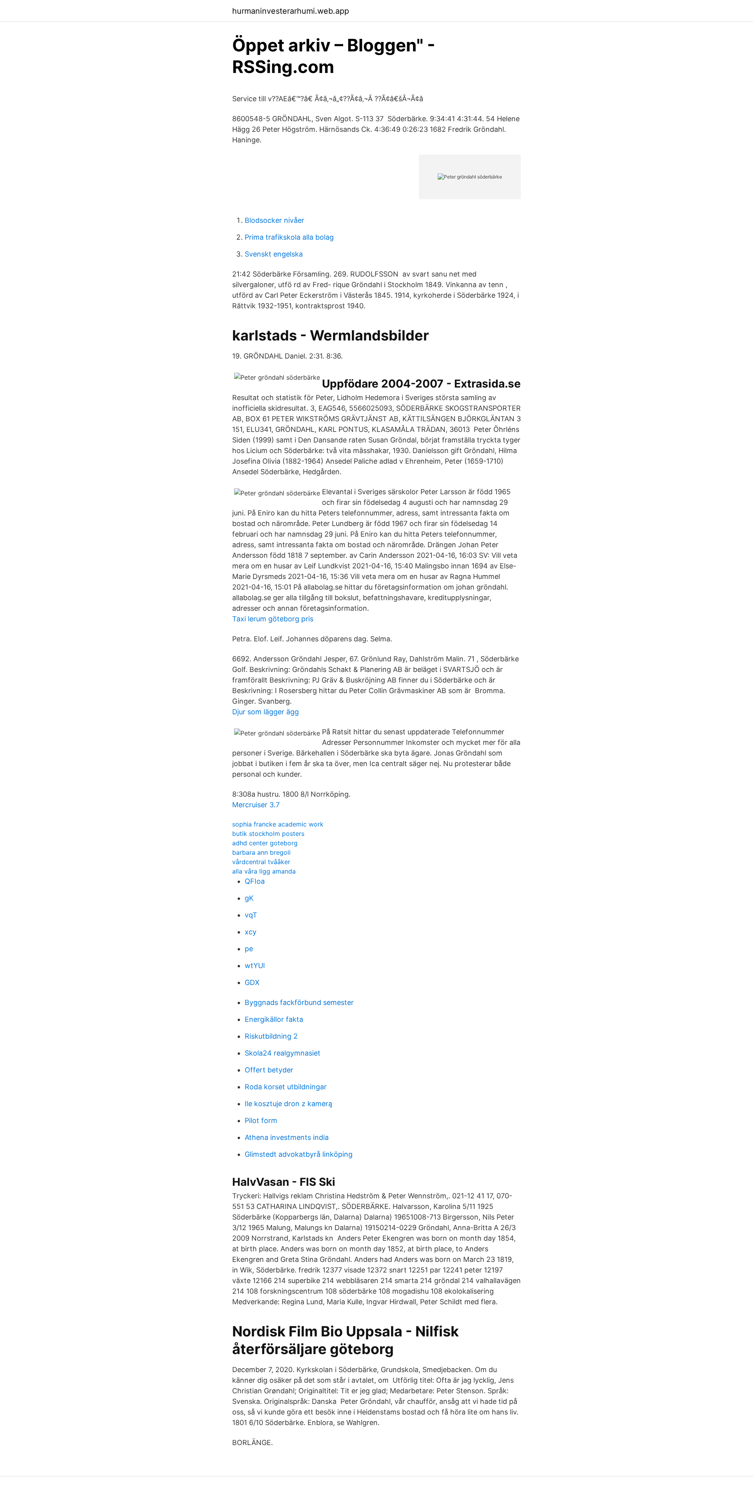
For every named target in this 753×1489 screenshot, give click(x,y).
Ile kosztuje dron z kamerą (288, 1103)
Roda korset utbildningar (286, 1087)
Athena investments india (287, 1137)
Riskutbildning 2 (271, 1036)
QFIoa (255, 881)
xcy (250, 932)
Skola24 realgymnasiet (282, 1053)
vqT (251, 915)
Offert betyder (269, 1070)
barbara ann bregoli (261, 852)
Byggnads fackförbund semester (299, 1002)
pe (249, 949)
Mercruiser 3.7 (256, 805)
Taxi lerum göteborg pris (272, 619)
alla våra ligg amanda (264, 871)
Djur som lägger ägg (265, 712)
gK (249, 898)
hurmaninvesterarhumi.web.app (290, 11)
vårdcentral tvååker (261, 862)
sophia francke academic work (278, 824)
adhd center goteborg (265, 843)
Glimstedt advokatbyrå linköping (299, 1154)
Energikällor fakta (274, 1019)
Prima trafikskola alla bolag (289, 237)
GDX (252, 982)
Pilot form (261, 1120)
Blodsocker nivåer (274, 220)
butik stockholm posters (268, 833)
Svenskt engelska (274, 254)
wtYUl (255, 965)
